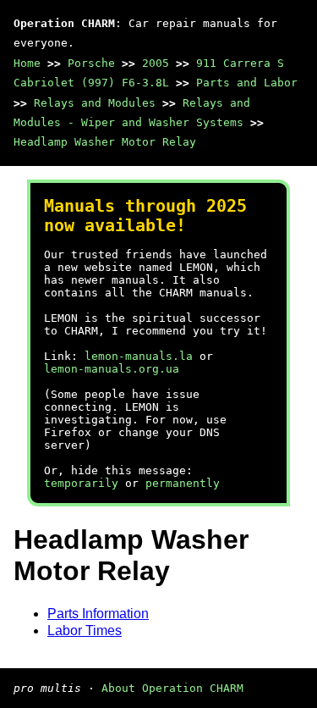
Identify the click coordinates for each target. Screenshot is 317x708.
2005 (155, 63)
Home (27, 63)
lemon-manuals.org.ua (111, 368)
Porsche (91, 63)
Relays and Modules (95, 103)
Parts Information (98, 613)
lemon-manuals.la (139, 356)
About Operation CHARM (172, 688)
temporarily (81, 483)
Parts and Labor (247, 82)
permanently (182, 483)
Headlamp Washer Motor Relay (105, 142)
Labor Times (84, 630)
